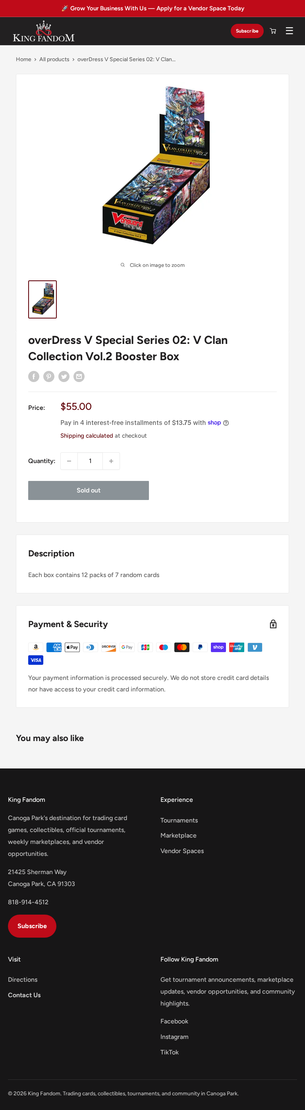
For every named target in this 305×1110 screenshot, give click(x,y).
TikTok (169, 1052)
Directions (22, 979)
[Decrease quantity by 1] (69, 461)
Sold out (88, 490)
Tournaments (179, 820)
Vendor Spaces (182, 851)
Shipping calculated (86, 435)
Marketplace (178, 835)
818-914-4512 (28, 902)
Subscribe (247, 31)
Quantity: (42, 461)
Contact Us (24, 995)
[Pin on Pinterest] (48, 376)
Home (23, 59)
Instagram (174, 1037)
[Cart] (272, 31)
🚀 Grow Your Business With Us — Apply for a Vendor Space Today (152, 8)
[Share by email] (79, 376)
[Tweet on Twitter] (63, 376)
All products (54, 59)
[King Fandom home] (43, 31)
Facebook (174, 1021)
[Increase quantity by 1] (111, 461)
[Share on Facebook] (33, 376)
